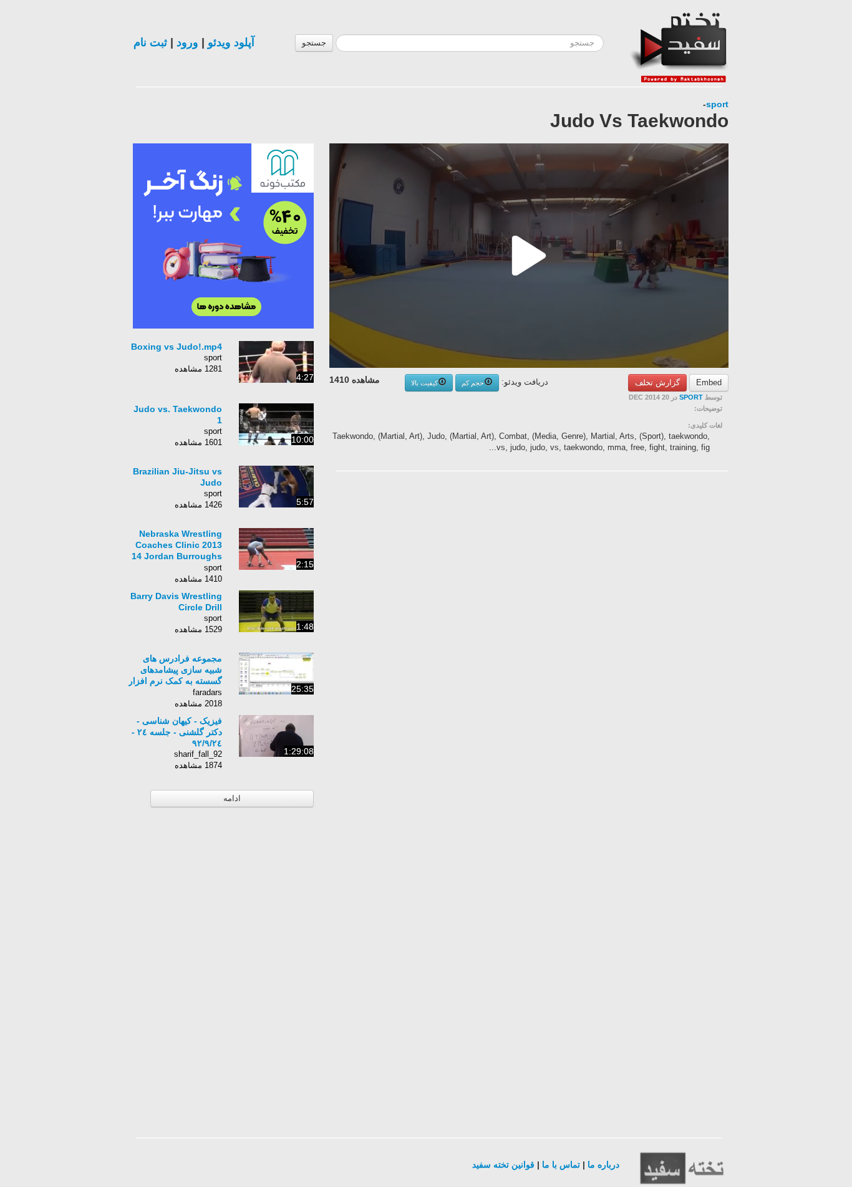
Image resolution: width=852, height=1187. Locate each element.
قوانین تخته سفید (503, 1165)
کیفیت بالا (424, 383)
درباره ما (603, 1165)
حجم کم (473, 383)
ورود (187, 42)
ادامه (232, 798)
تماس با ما (561, 1165)
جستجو (314, 42)
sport (717, 104)
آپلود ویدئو (231, 42)
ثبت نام (150, 42)
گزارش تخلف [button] (657, 382)
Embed (709, 382)
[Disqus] (635, 638)
